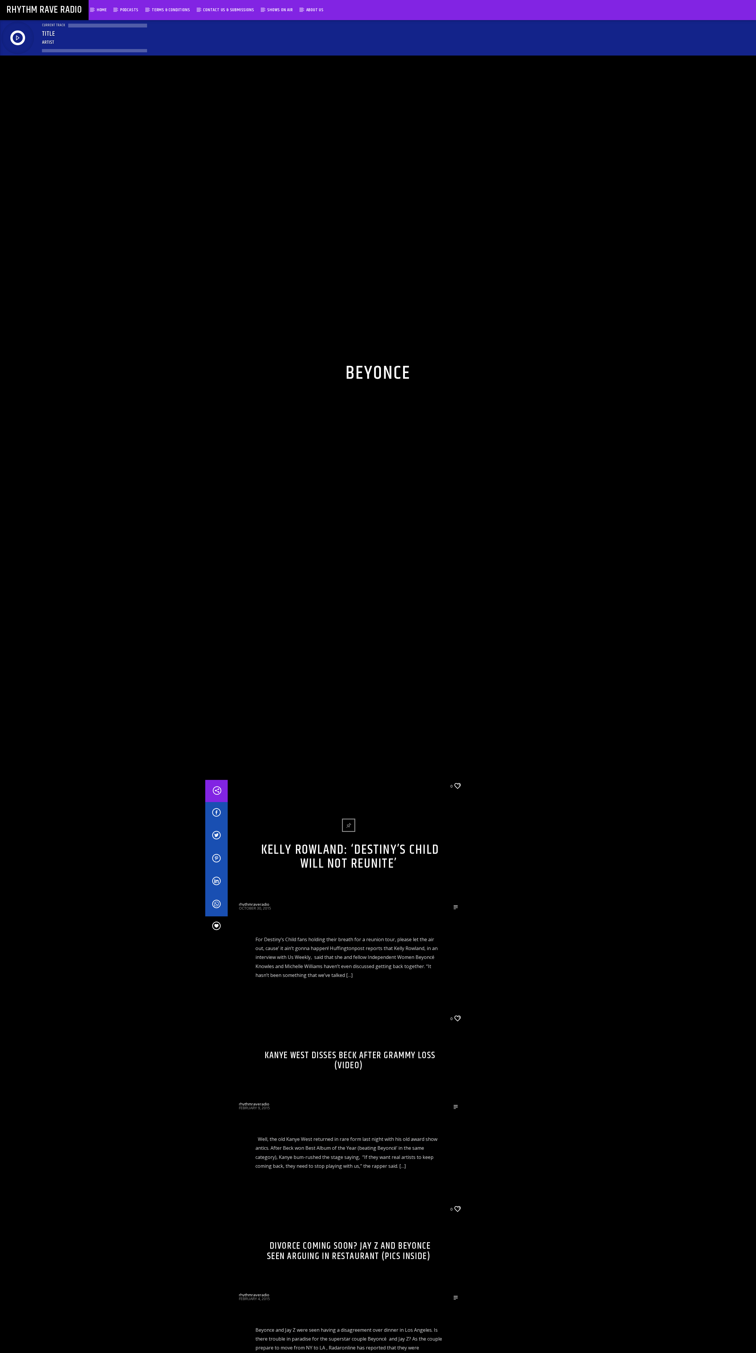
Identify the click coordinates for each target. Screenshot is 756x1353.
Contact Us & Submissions (228, 10)
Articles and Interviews (262, 835)
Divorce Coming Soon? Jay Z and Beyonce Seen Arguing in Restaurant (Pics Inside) (349, 1301)
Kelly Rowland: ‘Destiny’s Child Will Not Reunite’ (350, 907)
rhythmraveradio (254, 954)
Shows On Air (280, 10)
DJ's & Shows (360, 1259)
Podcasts (129, 10)
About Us (315, 10)
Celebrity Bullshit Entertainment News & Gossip (346, 835)
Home (102, 10)
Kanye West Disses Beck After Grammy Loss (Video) (350, 1110)
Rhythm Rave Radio (44, 9)
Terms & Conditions (171, 10)
